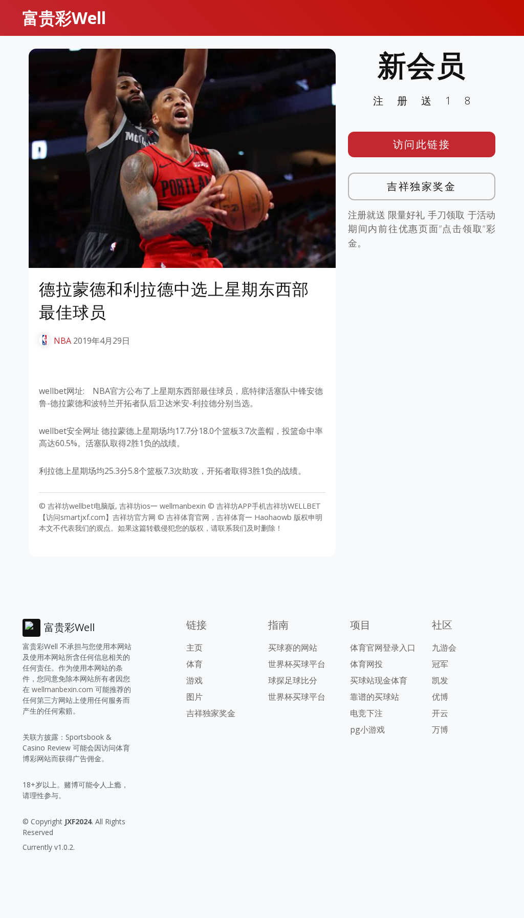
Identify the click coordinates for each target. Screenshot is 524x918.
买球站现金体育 (378, 680)
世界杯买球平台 (296, 664)
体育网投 (366, 664)
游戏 (194, 680)
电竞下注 (366, 713)
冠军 (440, 664)
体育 (194, 664)
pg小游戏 (367, 729)
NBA (62, 340)
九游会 (444, 647)
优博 (440, 696)
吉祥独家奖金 (421, 186)
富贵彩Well (64, 18)
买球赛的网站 (292, 647)
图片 (194, 696)
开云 (440, 713)
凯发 (440, 680)
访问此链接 (422, 144)
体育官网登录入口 (383, 647)
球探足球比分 (292, 680)
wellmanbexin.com (62, 689)
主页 (194, 647)
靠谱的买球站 (374, 696)
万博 (440, 729)
